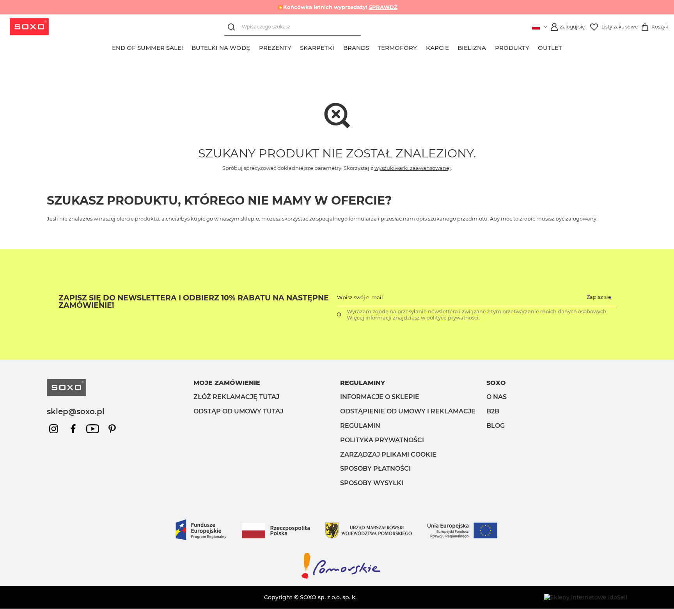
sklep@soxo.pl (76, 411)
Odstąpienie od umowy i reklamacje (407, 411)
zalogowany (581, 218)
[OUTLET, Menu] (567, 47)
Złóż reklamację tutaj (236, 397)
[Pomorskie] (337, 578)
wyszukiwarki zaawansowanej (412, 168)
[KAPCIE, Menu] (453, 47)
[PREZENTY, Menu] (296, 47)
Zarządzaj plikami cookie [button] (388, 454)
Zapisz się (599, 297)
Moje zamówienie (226, 383)
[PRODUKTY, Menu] (534, 47)
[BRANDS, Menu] (373, 47)
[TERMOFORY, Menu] (422, 47)
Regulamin (360, 425)
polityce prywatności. (452, 317)
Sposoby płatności (375, 468)
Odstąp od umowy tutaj (238, 411)
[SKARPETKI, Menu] (339, 47)
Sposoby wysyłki (371, 483)
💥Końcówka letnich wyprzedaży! (337, 7)
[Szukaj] (233, 27)
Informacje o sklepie (379, 397)
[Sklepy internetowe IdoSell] (585, 597)
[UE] (337, 547)
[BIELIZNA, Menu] (491, 47)
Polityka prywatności (382, 440)
